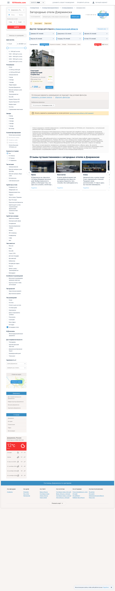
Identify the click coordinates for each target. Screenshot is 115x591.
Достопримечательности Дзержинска (14, 397)
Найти (16, 27)
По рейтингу (76, 495)
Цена (79, 44)
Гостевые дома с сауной (63, 495)
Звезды (64, 44)
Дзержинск (11, 418)
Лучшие (75, 494)
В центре (91, 492)
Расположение (72, 44)
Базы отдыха (38, 23)
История (10, 421)
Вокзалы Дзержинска (13, 404)
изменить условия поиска (42, 97)
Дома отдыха (44, 495)
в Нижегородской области (66, 29)
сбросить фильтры (62, 97)
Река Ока (92, 497)
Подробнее (49, 87)
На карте (91, 494)
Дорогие (26, 492)
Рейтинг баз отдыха (79, 497)
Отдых (9, 427)
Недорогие (26, 495)
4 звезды (10, 492)
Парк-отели (48, 23)
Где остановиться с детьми (81, 492)
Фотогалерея (11, 431)
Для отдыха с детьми (62, 497)
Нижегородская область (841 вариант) (82, 113)
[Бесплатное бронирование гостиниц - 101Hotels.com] (19, 2)
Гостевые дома (44, 494)
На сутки (26, 494)
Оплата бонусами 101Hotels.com (13, 146)
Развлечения (11, 424)
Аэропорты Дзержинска (14, 408)
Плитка (99, 44)
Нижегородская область (96, 495)
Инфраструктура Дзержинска (16, 401)
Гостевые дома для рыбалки (65, 492)
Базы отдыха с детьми (63, 494)
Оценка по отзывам (55, 44)
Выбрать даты (75, 16)
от (36, 87)
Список (106, 44)
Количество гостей (12, 19)
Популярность (44, 44)
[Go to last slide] (29, 172)
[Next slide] (108, 172)
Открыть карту (16, 382)
